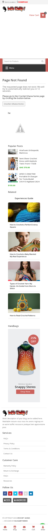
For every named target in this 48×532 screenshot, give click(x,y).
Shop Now (25, 391)
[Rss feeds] (31, 493)
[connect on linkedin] (26, 493)
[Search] (42, 61)
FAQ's (5, 438)
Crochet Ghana (23, 518)
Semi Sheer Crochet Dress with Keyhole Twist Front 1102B (28, 161)
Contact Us (7, 453)
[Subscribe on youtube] (10, 493)
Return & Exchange (11, 471)
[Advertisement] (24, 41)
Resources (7, 481)
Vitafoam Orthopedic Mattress (29, 151)
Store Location (10, 2)
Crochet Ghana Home (14, 104)
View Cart (34, 15)
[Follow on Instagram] (20, 493)
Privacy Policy (8, 443)
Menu (11, 68)
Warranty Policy (9, 466)
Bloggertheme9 (21, 521)
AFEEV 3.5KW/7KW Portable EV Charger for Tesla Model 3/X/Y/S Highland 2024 (29, 178)
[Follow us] (15, 493)
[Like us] (5, 493)
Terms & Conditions (11, 448)
